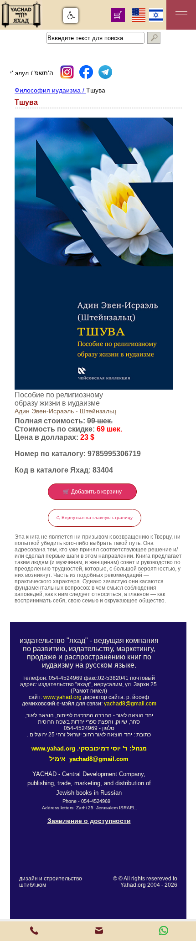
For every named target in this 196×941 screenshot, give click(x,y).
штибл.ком (32, 885)
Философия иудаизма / (50, 90)
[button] (70, 15)
